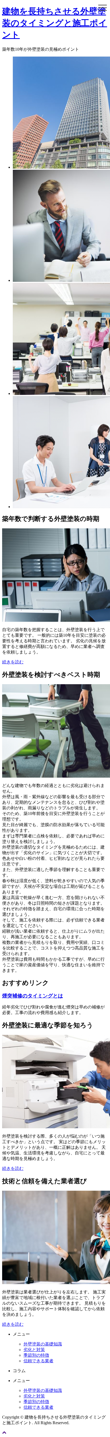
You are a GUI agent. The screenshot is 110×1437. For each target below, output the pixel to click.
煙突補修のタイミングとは (32, 996)
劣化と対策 (34, 1349)
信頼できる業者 (38, 1361)
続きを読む (12, 662)
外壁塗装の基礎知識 (42, 1344)
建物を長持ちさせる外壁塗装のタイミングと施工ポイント (54, 22)
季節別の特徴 (36, 1355)
